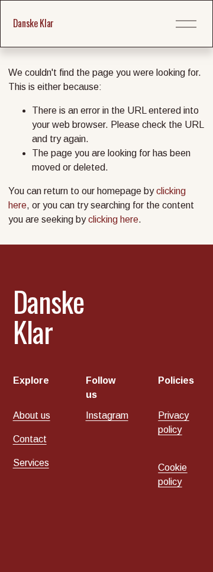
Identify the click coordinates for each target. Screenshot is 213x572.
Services (31, 463)
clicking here (113, 219)
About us (31, 415)
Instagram (107, 415)
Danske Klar (33, 23)
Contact (30, 439)
